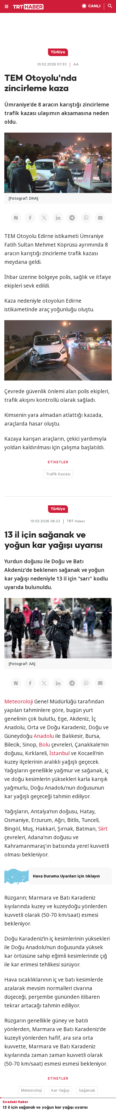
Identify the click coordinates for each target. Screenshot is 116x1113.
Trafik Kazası (58, 473)
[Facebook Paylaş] (30, 217)
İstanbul (59, 753)
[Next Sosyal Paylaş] (16, 217)
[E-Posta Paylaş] (100, 217)
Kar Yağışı (60, 1090)
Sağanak (87, 1090)
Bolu (44, 744)
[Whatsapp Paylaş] (86, 217)
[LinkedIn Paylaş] (58, 217)
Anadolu (44, 735)
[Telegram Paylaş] (72, 217)
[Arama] (110, 6)
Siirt (103, 828)
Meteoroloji (18, 701)
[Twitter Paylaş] (44, 217)
